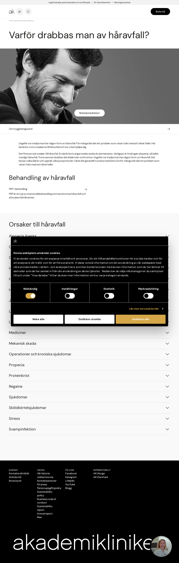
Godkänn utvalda (89, 319)
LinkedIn (69, 480)
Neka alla (38, 319)
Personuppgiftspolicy (49, 488)
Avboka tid (15, 477)
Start (11, 21)
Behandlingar (20, 21)
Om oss (41, 470)
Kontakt (13, 470)
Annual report (45, 513)
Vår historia (43, 473)
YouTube (70, 484)
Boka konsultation (89, 113)
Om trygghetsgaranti (21, 128)
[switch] (70, 296)
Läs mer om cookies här (144, 308)
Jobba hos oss (45, 477)
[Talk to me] (161, 546)
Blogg (68, 488)
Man (39, 517)
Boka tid (160, 11)
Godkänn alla (140, 319)
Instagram (71, 477)
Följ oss (69, 470)
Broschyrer (15, 480)
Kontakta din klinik (19, 473)
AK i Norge (99, 473)
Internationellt (102, 470)
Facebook (71, 473)
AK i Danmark (100, 477)
